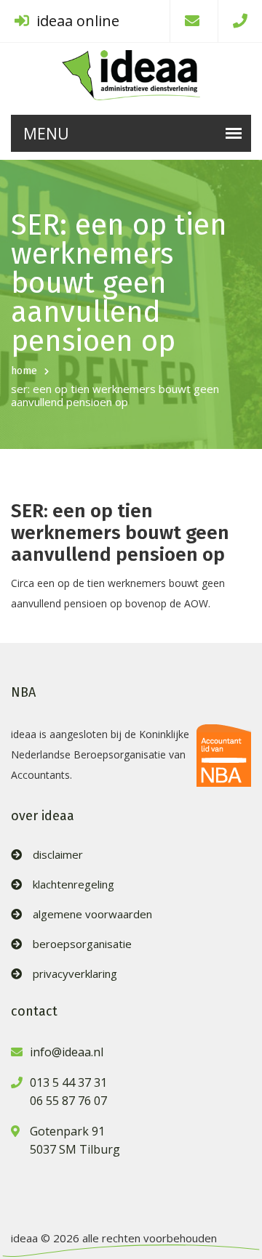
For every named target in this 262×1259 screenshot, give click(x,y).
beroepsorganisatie (82, 944)
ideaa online (76, 21)
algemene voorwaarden (92, 914)
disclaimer (58, 855)
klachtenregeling (73, 884)
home (24, 371)
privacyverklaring (75, 974)
